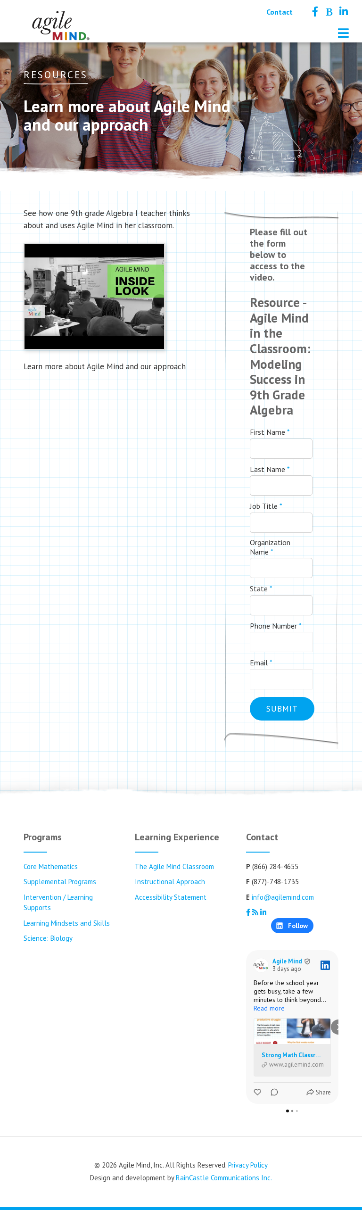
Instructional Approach (170, 881)
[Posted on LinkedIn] (325, 965)
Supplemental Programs (60, 881)
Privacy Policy (248, 1164)
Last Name (270, 469)
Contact (279, 12)
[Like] (258, 1092)
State (261, 588)
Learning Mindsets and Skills (67, 923)
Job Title (266, 506)
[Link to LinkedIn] (343, 12)
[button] (246, 1027)
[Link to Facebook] (315, 12)
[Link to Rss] (328, 12)
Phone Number (276, 625)
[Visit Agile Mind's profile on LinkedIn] (261, 965)
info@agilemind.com (283, 897)
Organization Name (270, 547)
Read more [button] (269, 1008)
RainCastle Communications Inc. (224, 1177)
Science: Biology (48, 938)
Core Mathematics (51, 866)
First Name (270, 432)
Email (261, 662)
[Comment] (271, 1092)
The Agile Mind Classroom (174, 866)
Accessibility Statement (170, 897)
